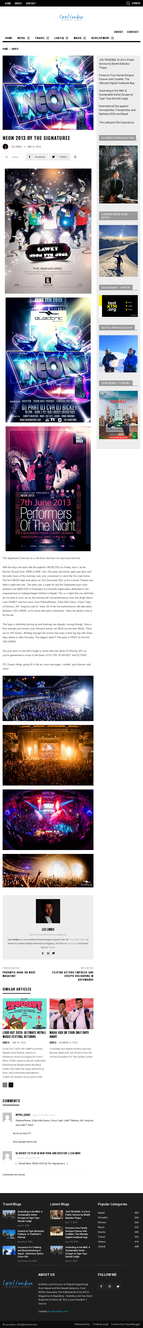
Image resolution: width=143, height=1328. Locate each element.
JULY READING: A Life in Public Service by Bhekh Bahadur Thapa (116, 63)
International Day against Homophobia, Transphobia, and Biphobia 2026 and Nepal (117, 110)
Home (5, 48)
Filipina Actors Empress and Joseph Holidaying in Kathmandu (72, 975)
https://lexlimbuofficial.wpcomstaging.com (48, 934)
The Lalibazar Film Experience (116, 122)
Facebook (72, 943)
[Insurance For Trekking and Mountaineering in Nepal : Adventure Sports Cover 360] (9, 1250)
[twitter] (53, 952)
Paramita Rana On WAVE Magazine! (19, 974)
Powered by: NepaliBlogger (125, 1324)
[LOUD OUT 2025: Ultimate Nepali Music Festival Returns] (25, 1013)
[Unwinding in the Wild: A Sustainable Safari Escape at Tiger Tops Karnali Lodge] (9, 1214)
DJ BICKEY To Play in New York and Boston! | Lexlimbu (48, 1153)
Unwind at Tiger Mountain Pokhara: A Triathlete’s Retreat (31, 1234)
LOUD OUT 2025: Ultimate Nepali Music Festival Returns (24, 1034)
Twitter (51, 947)
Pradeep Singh (100, 1324)
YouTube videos (78, 939)
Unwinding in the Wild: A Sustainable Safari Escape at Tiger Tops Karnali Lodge (116, 94)
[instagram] (48, 952)
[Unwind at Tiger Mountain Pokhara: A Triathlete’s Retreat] (9, 1234)
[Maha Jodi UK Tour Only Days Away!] (72, 1013)
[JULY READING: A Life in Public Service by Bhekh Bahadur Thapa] (56, 1214)
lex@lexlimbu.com (58, 1311)
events (15, 48)
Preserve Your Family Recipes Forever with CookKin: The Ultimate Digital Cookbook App (117, 79)
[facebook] (42, 952)
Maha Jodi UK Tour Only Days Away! (69, 1034)
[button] (133, 3)
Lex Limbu (16, 147)
